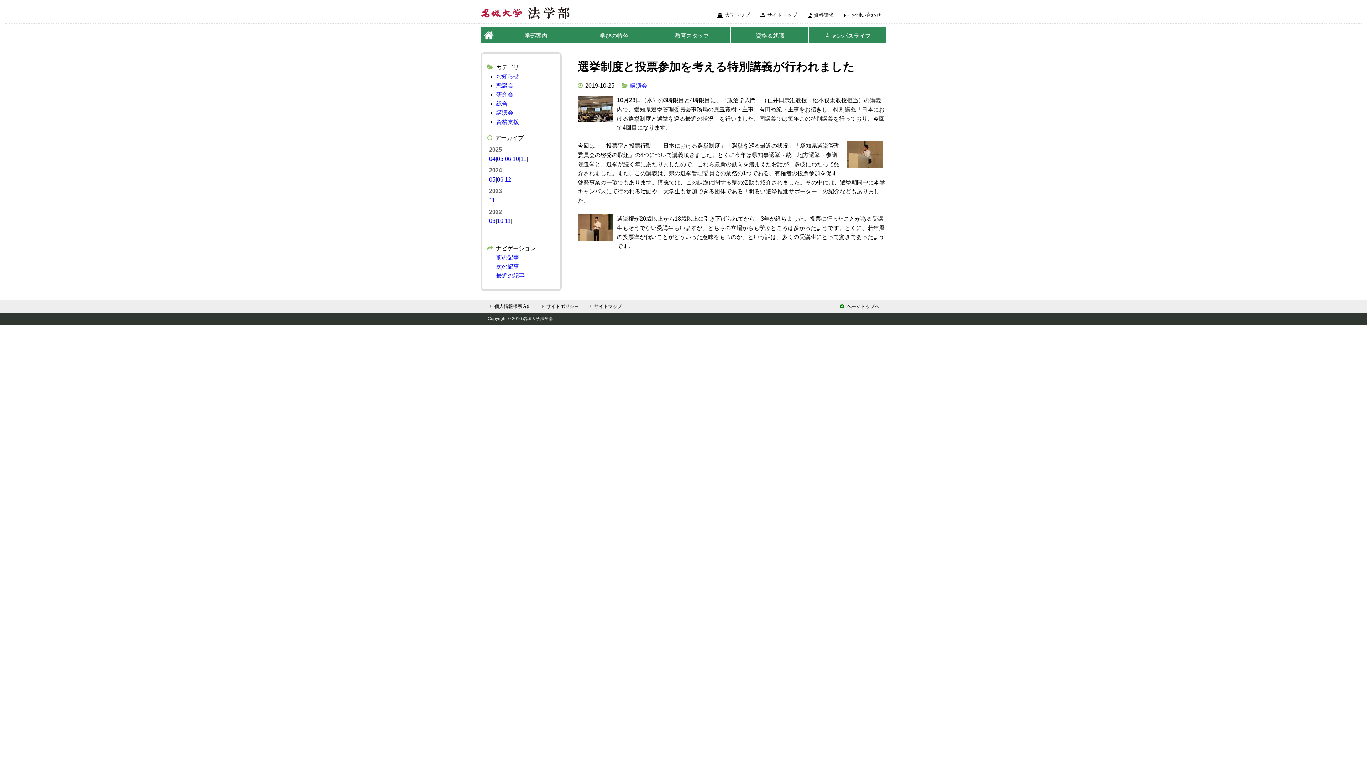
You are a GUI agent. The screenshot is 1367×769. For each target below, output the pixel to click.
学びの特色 (614, 36)
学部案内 (536, 36)
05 (500, 159)
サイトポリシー (562, 306)
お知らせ (507, 76)
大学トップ (737, 15)
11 (523, 159)
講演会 (638, 86)
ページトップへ (863, 306)
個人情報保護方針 (512, 306)
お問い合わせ (866, 15)
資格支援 (507, 122)
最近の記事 (510, 276)
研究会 (504, 94)
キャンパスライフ (848, 36)
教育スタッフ (692, 36)
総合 (502, 104)
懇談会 (504, 85)
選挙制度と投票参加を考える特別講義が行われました (716, 66)
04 (492, 159)
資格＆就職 (770, 36)
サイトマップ (782, 15)
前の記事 (507, 257)
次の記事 (507, 266)
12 (508, 180)
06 (508, 159)
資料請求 (824, 15)
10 (516, 159)
